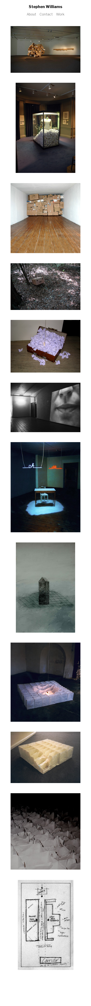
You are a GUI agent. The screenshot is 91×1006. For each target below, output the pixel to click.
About (31, 14)
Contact (46, 14)
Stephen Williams (45, 6)
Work (60, 14)
